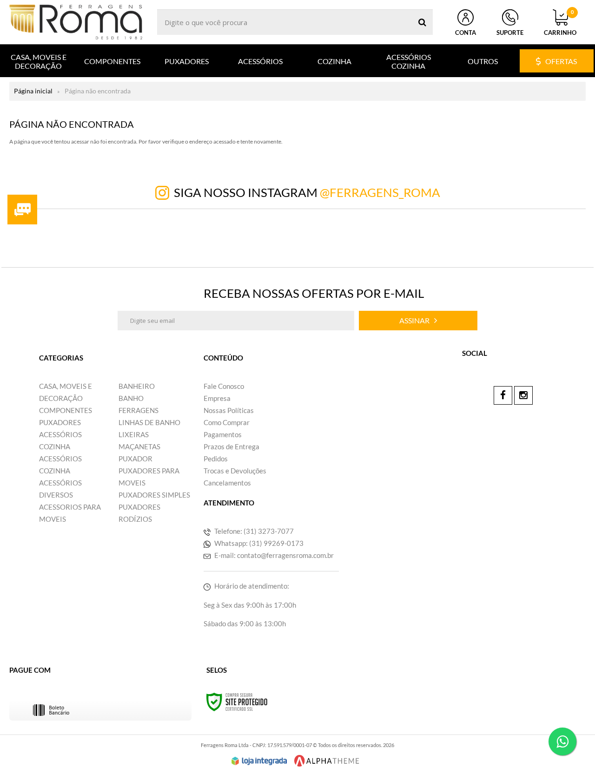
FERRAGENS (139, 410)
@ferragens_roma (380, 192)
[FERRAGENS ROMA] (75, 22)
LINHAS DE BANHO (149, 422)
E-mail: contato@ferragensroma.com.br (273, 555)
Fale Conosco (224, 386)
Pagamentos (223, 434)
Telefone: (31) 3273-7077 (253, 531)
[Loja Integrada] (259, 761)
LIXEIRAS (134, 434)
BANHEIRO (137, 386)
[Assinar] (418, 320)
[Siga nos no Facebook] (503, 395)
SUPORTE (509, 32)
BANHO (131, 398)
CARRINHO (560, 22)
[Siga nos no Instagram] (523, 395)
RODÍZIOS (135, 519)
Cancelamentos (227, 483)
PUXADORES (60, 422)
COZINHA (54, 446)
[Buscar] (422, 22)
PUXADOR (135, 458)
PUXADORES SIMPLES (154, 495)
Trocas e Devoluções (235, 470)
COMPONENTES (65, 410)
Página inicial (33, 91)
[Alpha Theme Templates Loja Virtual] (326, 761)
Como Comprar (227, 422)
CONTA (465, 32)
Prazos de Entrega (231, 446)
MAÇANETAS (139, 446)
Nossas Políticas (229, 410)
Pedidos (216, 458)
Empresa (217, 398)
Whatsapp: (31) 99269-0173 (258, 543)
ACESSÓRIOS (60, 434)
